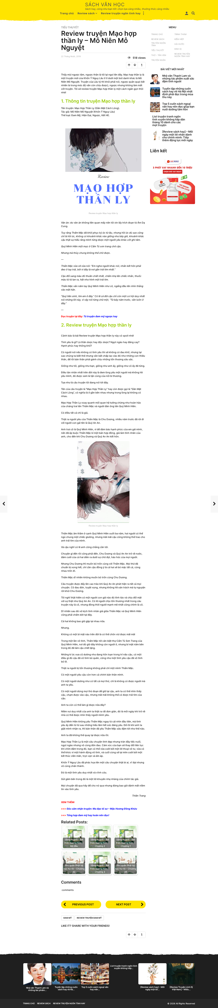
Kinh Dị (177, 49)
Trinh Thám (180, 34)
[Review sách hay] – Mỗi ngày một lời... (152, 988)
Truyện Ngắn (158, 60)
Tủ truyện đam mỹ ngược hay (100, 316)
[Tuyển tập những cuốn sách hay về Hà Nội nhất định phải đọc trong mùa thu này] (155, 92)
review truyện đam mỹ (89, 918)
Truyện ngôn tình (158, 44)
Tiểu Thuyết (70, 27)
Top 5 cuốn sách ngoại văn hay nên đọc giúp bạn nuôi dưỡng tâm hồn (178, 106)
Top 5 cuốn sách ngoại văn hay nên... (94, 988)
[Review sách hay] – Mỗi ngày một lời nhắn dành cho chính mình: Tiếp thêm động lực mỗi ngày (177, 136)
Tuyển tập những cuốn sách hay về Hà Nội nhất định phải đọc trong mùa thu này (177, 93)
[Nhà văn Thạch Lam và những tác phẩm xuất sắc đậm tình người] (155, 79)
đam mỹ (67, 918)
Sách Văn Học (105, 4)
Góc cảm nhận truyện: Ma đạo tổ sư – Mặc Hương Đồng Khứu (102, 808)
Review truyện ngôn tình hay (121, 13)
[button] (144, 13)
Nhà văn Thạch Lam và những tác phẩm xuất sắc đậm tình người (178, 78)
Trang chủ (67, 13)
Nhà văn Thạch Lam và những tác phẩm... (37, 988)
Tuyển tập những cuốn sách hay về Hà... (66, 988)
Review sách (86, 13)
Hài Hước (179, 44)
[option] (37, 978)
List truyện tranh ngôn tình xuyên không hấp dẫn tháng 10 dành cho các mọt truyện (168, 121)
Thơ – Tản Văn (158, 55)
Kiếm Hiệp (179, 39)
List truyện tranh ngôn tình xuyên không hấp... (123, 967)
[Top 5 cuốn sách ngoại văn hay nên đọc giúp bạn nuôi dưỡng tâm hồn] (155, 107)
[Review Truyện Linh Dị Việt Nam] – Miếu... (181, 988)
